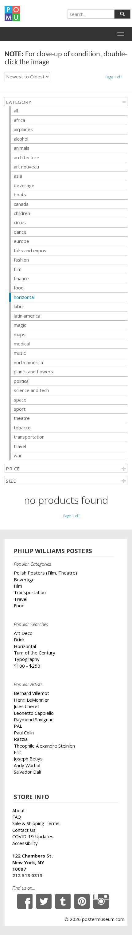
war (18, 455)
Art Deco (23, 633)
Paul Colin (24, 733)
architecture (26, 157)
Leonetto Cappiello (34, 713)
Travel (20, 599)
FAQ (16, 817)
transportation (29, 437)
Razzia (21, 739)
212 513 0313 (27, 875)
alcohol (21, 139)
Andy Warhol (27, 765)
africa (19, 120)
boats (20, 194)
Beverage (24, 579)
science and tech (31, 390)
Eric (17, 752)
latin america (27, 316)
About (18, 810)
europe (21, 241)
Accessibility (25, 843)
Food (19, 605)
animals (21, 148)
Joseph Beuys (28, 759)
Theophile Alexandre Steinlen (44, 746)
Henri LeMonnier (31, 700)
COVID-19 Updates (32, 836)
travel (20, 446)
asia (18, 176)
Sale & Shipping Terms (36, 823)
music (20, 353)
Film (18, 586)
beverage (24, 185)
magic (20, 325)
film (17, 269)
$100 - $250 (27, 666)
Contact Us (24, 830)
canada (21, 204)
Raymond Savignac (33, 719)
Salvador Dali (27, 772)
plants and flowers (33, 371)
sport (19, 409)
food (19, 288)
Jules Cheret (26, 706)
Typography (27, 659)
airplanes (23, 129)
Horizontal (25, 646)
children (22, 213)
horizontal (24, 297)
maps (19, 334)
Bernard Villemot (31, 693)
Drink (19, 639)
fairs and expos (30, 250)
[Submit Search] (122, 14)
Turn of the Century (34, 653)
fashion (21, 260)
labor (19, 306)
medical (22, 344)
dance (20, 232)
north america (28, 362)
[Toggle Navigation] (120, 34)
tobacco (22, 427)
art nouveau (26, 167)
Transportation (30, 592)
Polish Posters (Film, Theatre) (45, 573)
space (20, 400)
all (16, 110)
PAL (18, 726)
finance (21, 278)
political (21, 381)
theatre (22, 418)
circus (20, 222)
